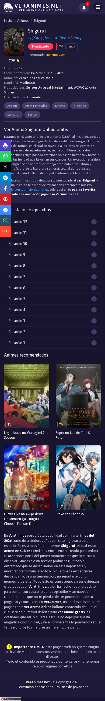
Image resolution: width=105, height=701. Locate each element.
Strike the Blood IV (70, 514)
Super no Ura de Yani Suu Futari (74, 435)
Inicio (8, 21)
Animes (23, 21)
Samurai (13, 115)
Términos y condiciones (35, 687)
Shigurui (40, 21)
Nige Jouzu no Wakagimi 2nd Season (26, 435)
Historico (80, 106)
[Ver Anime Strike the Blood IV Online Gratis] (78, 477)
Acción (12, 106)
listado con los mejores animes (26, 189)
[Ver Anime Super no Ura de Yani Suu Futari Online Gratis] (78, 396)
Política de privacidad (72, 687)
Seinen (32, 115)
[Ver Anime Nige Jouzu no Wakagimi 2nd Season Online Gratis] (26, 396)
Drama (60, 106)
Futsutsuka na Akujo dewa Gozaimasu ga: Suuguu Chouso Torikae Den (24, 519)
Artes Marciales (36, 106)
